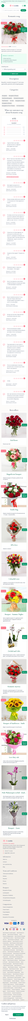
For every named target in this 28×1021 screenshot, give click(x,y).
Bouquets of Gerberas (8, 895)
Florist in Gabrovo (7, 986)
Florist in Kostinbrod (16, 993)
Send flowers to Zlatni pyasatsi (14, 977)
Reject (6, 1014)
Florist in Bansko (16, 981)
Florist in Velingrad (19, 984)
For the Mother (20, 105)
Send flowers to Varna (11, 150)
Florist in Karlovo (7, 993)
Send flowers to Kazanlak (9, 950)
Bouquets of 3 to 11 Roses (8, 105)
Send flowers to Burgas (11, 174)
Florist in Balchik (7, 981)
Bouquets (4, 95)
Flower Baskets (6, 912)
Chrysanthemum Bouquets (9, 898)
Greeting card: (4, 66)
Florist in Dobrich (18, 987)
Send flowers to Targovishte (13, 972)
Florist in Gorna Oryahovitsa (19, 986)
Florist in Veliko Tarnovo (8, 984)
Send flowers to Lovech (11, 258)
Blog (4, 867)
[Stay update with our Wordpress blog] (24, 929)
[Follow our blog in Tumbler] (20, 929)
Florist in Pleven (15, 999)
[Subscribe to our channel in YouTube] (10, 929)
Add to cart (15, 74)
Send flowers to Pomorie (14, 962)
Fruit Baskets (6, 914)
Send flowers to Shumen (9, 975)
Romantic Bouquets (18, 98)
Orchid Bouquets (6, 900)
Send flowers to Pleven (13, 960)
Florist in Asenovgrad (18, 979)
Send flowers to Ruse (11, 288)
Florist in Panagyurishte (8, 998)
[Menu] (2, 5)
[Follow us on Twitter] (7, 929)
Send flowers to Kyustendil (19, 953)
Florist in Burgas (13, 982)
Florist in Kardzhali (7, 994)
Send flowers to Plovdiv (11, 190)
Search (23, 10)
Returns (5, 883)
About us (5, 859)
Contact (5, 862)
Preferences (12, 1018)
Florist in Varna (21, 982)
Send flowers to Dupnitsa (13, 946)
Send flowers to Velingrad (13, 939)
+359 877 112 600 (9, 851)
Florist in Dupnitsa (16, 989)
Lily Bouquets (6, 892)
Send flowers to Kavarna (17, 948)
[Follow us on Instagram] (13, 929)
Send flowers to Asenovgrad (9, 932)
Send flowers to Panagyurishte (16, 956)
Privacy (4, 881)
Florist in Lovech (7, 996)
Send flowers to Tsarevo (18, 974)
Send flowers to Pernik (8, 958)
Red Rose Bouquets (7, 98)
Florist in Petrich (7, 999)
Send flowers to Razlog (18, 963)
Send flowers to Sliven (13, 967)
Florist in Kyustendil (17, 994)
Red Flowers (5, 100)
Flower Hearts (6, 909)
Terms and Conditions (8, 873)
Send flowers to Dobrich (8, 944)
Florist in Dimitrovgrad (8, 987)
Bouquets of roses (20, 100)
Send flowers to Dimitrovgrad (16, 943)
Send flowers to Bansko (12, 934)
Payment (5, 878)
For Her (12, 100)
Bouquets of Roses (13, 95)
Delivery (5, 876)
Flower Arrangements (8, 907)
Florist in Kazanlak (20, 991)
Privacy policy (4, 1011)
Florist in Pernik (18, 998)
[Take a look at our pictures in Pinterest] (17, 929)
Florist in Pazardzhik (16, 996)
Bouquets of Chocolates (8, 917)
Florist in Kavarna (11, 991)
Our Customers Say (7, 864)
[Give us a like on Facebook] (3, 929)
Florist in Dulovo (7, 989)
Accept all (18, 1014)
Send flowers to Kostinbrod (14, 951)
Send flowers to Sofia (11, 224)
